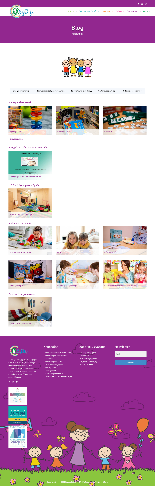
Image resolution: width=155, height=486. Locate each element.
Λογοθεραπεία (50, 368)
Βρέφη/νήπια (15, 132)
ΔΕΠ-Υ (60, 252)
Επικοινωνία (132, 11)
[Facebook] (138, 4)
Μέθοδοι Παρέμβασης (88, 359)
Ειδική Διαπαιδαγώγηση (54, 365)
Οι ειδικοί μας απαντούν (132, 91)
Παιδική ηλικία (63, 132)
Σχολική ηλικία (16, 139)
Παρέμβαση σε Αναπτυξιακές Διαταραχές (55, 357)
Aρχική (71, 11)
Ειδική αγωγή (110, 252)
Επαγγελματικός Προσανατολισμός (51, 91)
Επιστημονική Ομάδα (88, 11)
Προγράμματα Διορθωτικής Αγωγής (58, 353)
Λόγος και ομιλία (17, 286)
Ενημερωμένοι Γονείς (21, 91)
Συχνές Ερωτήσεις (87, 365)
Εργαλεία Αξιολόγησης (88, 362)
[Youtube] (142, 4)
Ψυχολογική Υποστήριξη (20, 252)
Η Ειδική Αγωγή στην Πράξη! (81, 91)
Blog (145, 11)
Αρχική (75, 34)
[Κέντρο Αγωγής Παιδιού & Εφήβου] (21, 11)
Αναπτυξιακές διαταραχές (68, 286)
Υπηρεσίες (106, 11)
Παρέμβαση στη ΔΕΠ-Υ (53, 362)
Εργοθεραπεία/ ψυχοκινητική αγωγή (120, 286)
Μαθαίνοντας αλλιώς (106, 91)
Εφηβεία (108, 132)
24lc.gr (105, 482)
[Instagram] (146, 4)
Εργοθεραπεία (50, 371)
